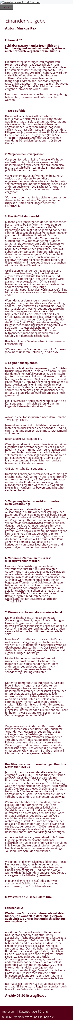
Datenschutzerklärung (33, 1011)
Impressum (9, 1011)
